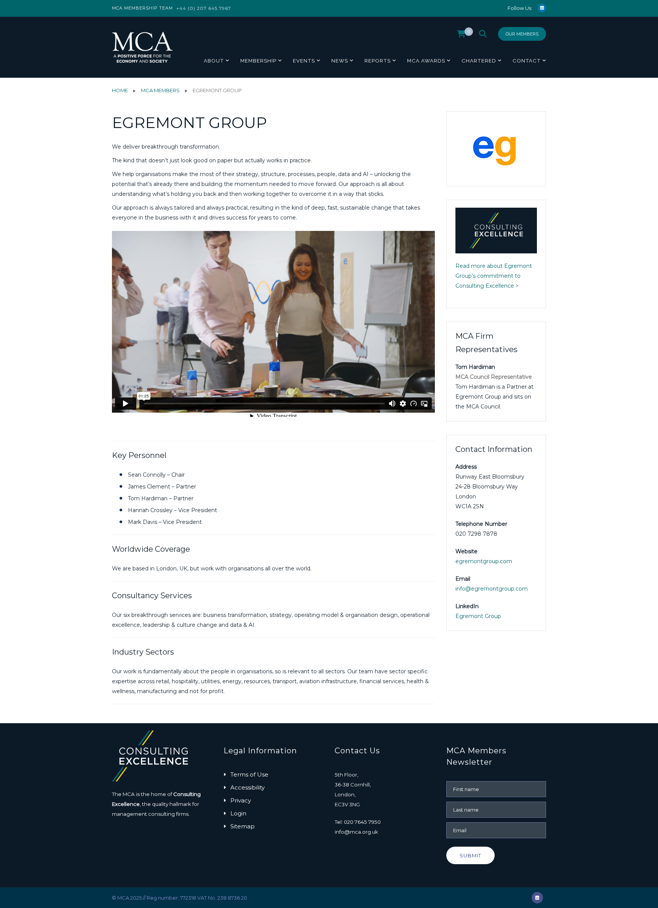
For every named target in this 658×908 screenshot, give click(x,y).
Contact (527, 61)
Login (238, 813)
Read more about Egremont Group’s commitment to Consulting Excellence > (493, 276)
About (214, 61)
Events (304, 61)
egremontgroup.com (483, 561)
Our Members (522, 34)
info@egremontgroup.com (491, 588)
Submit (470, 855)
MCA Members (160, 90)
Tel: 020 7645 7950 (358, 822)
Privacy (240, 800)
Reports (377, 61)
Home (120, 90)
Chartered (479, 61)
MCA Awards (426, 61)
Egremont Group (478, 616)
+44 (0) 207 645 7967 (203, 8)
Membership (258, 61)
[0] (461, 36)
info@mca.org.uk (356, 832)
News (339, 61)
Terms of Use (249, 774)
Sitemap (242, 826)
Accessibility (247, 787)
